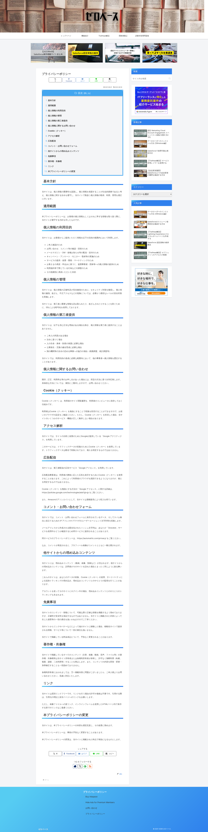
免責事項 (52, 156)
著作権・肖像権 (55, 161)
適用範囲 (52, 105)
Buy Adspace (91, 796)
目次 (80, 93)
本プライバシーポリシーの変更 (61, 171)
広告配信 (52, 141)
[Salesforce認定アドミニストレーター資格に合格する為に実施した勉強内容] (122, 53)
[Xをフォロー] (80, 766)
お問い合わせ (91, 808)
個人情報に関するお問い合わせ (61, 126)
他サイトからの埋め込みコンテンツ (63, 151)
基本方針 (52, 100)
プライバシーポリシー (95, 814)
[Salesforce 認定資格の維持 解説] (85, 53)
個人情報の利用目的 (57, 110)
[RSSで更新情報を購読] (90, 766)
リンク (51, 166)
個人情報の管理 (55, 115)
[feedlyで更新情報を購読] (85, 766)
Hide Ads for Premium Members (100, 802)
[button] (109, 79)
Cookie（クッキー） (57, 131)
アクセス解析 (54, 136)
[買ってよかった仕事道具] (159, 53)
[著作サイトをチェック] (75, 766)
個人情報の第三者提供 (57, 120)
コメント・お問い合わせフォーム (62, 146)
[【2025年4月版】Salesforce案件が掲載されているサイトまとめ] (48, 53)
